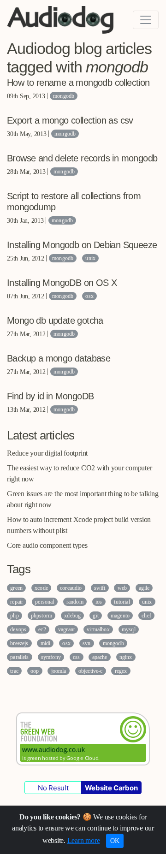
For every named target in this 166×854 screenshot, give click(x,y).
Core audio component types (47, 545)
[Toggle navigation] (146, 20)
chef (146, 615)
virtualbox (98, 629)
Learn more (83, 840)
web (122, 588)
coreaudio (71, 588)
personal (44, 602)
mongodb (63, 96)
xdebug (72, 615)
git (95, 615)
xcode (41, 588)
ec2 (42, 629)
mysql (129, 629)
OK (114, 840)
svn (86, 643)
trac (14, 671)
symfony (51, 657)
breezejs (19, 643)
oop (34, 671)
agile (144, 588)
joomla (58, 671)
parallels (19, 657)
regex (121, 671)
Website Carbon (111, 787)
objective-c (90, 671)
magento (120, 615)
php (14, 615)
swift (100, 588)
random (74, 602)
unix (90, 258)
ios (98, 602)
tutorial (122, 602)
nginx (125, 657)
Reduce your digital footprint (47, 453)
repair (16, 602)
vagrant (66, 629)
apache (99, 657)
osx (89, 296)
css (76, 657)
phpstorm (41, 615)
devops (18, 629)
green (16, 588)
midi (46, 643)
